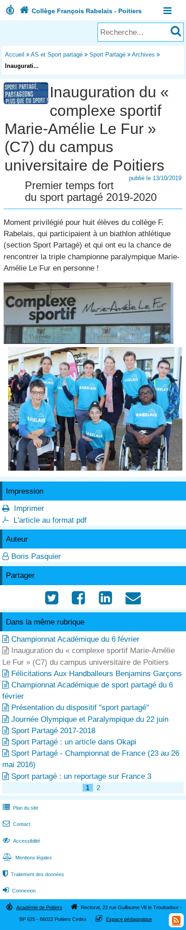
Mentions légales (27, 857)
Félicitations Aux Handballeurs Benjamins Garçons (96, 673)
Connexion (19, 890)
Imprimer (29, 508)
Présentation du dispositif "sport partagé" (80, 707)
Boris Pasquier (36, 556)
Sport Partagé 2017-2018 (53, 730)
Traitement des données (33, 874)
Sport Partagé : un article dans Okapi (73, 742)
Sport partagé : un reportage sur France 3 (81, 776)
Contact (16, 824)
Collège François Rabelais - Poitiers (80, 10)
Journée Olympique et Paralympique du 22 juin (89, 719)
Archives (143, 54)
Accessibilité (21, 841)
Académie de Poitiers (39, 907)
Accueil (14, 54)
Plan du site (20, 808)
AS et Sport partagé (57, 54)
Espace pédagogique (129, 919)
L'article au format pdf (50, 520)
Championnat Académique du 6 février (75, 639)
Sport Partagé (107, 54)
